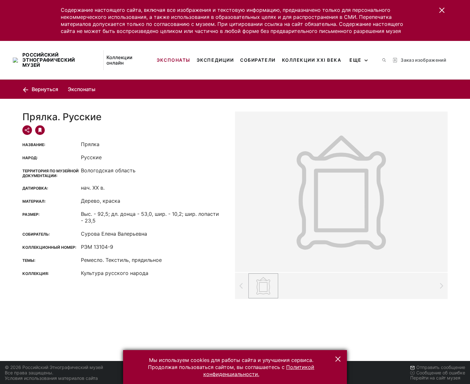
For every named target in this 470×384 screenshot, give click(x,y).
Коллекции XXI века (311, 60)
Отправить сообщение (440, 367)
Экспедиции (215, 60)
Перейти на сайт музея (435, 377)
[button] (441, 10)
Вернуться (44, 89)
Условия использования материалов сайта (51, 378)
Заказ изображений (423, 60)
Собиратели (257, 60)
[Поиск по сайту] (384, 60)
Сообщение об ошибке (440, 372)
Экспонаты (173, 60)
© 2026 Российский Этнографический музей (54, 367)
